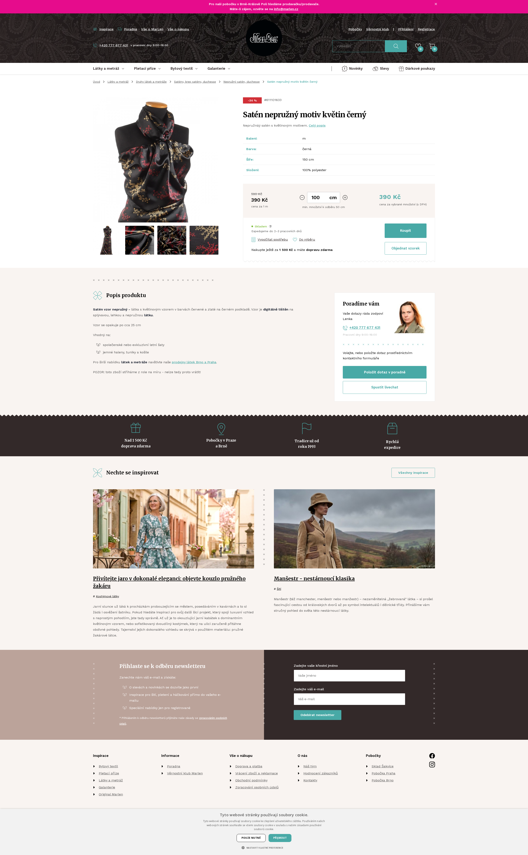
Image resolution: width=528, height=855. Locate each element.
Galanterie (107, 787)
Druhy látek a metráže (151, 81)
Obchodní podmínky (251, 780)
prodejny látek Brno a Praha (194, 362)
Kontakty (310, 780)
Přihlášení (406, 29)
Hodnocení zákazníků (320, 773)
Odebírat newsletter (318, 715)
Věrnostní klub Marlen (185, 773)
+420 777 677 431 (364, 328)
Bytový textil (108, 766)
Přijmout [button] (280, 838)
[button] (261, 226)
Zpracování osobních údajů (257, 787)
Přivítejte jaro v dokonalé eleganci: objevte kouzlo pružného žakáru (169, 582)
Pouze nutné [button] (251, 838)
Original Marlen (111, 794)
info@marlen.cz (286, 9)
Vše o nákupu (178, 29)
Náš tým (310, 766)
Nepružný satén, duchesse (241, 81)
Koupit (405, 230)
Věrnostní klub (377, 29)
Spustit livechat (384, 387)
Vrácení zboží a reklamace (256, 773)
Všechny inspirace (413, 473)
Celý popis (317, 125)
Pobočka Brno (383, 780)
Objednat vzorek (405, 248)
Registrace (426, 29)
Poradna (173, 766)
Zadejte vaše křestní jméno (316, 666)
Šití (279, 588)
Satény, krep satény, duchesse (195, 81)
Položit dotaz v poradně (384, 372)
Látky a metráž (117, 81)
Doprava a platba (248, 766)
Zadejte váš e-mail (309, 689)
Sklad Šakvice (383, 766)
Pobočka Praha (383, 773)
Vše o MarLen (152, 29)
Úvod (96, 81)
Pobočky (355, 29)
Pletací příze (109, 773)
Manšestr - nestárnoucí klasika (314, 578)
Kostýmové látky (107, 596)
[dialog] (264, 832)
